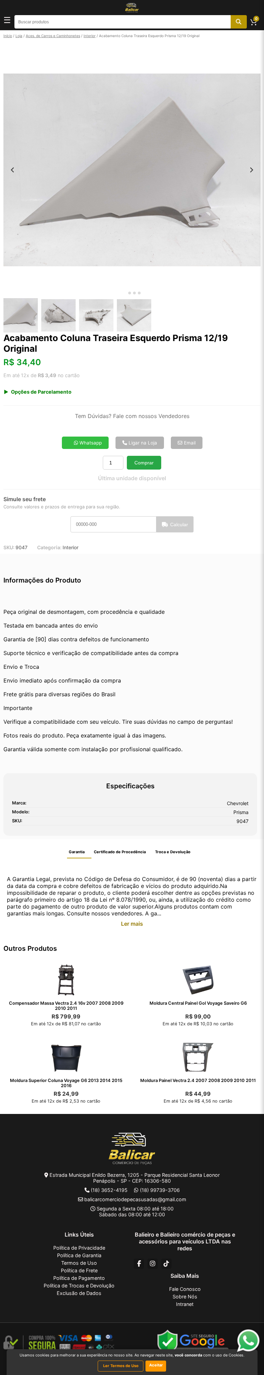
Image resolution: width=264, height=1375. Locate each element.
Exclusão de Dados (79, 1293)
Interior (90, 36)
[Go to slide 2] (129, 293)
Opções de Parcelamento (41, 392)
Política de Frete (79, 1270)
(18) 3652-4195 (109, 1190)
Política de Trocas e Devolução (79, 1285)
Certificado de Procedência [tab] (120, 851)
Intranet (185, 1304)
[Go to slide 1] (124, 293)
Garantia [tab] (77, 851)
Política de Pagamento (79, 1278)
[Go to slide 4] (139, 293)
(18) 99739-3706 (160, 1190)
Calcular (179, 524)
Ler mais (132, 923)
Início (7, 36)
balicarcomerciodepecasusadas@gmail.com (135, 1199)
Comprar (144, 462)
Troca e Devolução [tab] (172, 851)
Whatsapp (90, 443)
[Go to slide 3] (134, 293)
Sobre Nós (185, 1296)
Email (189, 443)
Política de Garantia (79, 1255)
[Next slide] (251, 169)
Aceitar (156, 1365)
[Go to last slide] (12, 169)
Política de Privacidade (79, 1248)
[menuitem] (20, 315)
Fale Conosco (185, 1289)
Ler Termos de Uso (121, 1365)
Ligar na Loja (142, 443)
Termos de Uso (79, 1263)
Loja (18, 36)
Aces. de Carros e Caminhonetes (53, 36)
